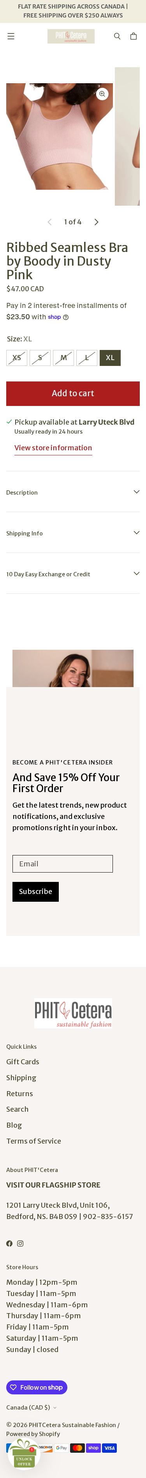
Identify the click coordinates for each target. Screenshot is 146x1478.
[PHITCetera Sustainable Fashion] (71, 36)
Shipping (21, 1077)
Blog (14, 1125)
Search (17, 1109)
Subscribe (35, 891)
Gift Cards (22, 1061)
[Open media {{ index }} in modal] (59, 136)
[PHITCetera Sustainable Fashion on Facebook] (9, 1243)
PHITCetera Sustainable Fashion (72, 1425)
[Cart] (135, 36)
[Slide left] (50, 222)
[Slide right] (96, 222)
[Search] (117, 36)
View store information (53, 447)
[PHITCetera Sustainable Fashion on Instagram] (20, 1243)
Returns (19, 1093)
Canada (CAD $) (28, 1407)
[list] (73, 136)
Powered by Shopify (33, 1434)
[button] (24, 1454)
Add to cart (73, 393)
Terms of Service (33, 1141)
